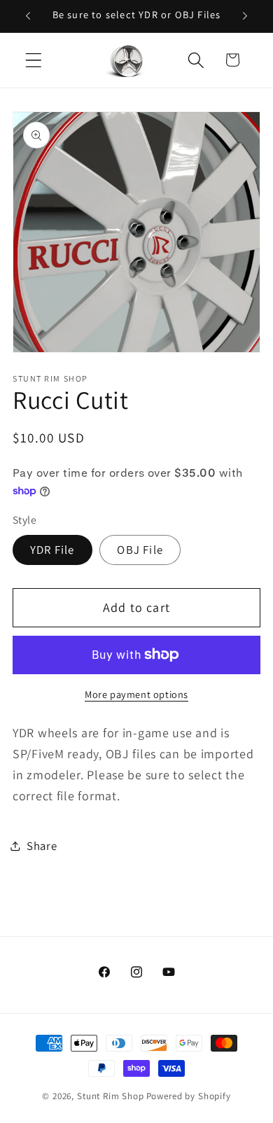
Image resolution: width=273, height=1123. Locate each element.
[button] (33, 59)
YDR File (52, 549)
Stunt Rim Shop (110, 1096)
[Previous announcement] (28, 16)
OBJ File (140, 549)
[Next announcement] (245, 16)
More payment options (136, 694)
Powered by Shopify (188, 1096)
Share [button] (42, 845)
